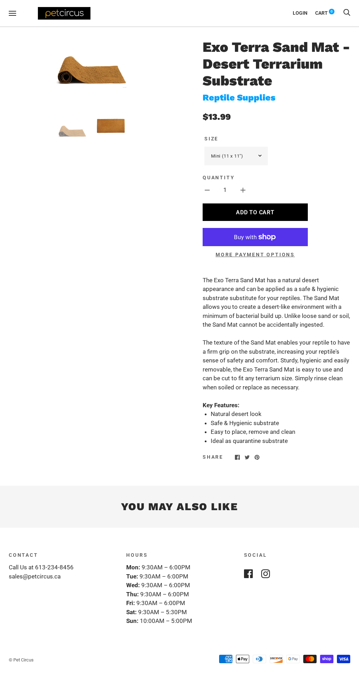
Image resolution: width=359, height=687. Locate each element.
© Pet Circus (21, 659)
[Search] (346, 13)
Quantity (219, 177)
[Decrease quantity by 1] (207, 190)
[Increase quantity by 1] (243, 190)
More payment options (255, 254)
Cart (324, 13)
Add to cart (255, 212)
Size (211, 138)
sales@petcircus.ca (35, 576)
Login (300, 13)
